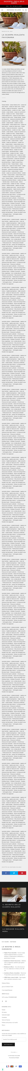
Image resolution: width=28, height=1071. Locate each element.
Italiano (13, 1052)
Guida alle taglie (6, 1015)
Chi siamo (4, 1012)
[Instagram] (6, 1001)
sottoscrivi (8, 1044)
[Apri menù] (2, 10)
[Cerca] (23, 10)
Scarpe (3, 1009)
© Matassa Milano (14, 1055)
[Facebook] (2, 1001)
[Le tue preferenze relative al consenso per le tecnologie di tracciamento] (2, 1069)
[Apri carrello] (26, 10)
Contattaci (4, 1017)
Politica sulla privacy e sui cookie (10, 1022)
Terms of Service (6, 1020)
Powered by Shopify (14, 1057)
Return (3, 1025)
